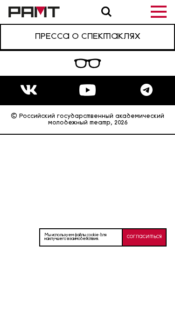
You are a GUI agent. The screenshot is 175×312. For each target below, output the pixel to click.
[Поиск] (106, 12)
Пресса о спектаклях (87, 37)
